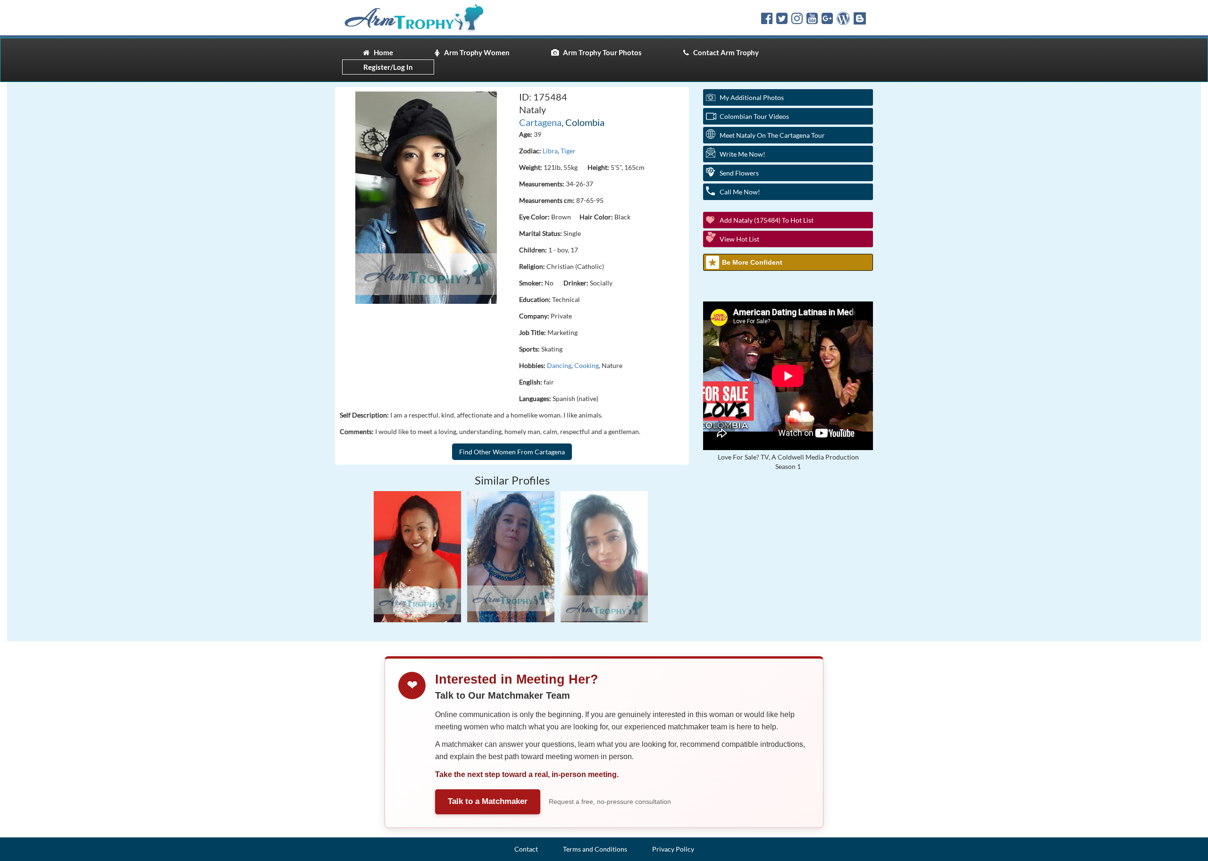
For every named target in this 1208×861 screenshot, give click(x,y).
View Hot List (739, 239)
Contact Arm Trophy (724, 52)
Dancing (559, 365)
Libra (550, 151)
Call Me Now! (740, 192)
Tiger (568, 151)
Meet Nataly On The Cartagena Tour (772, 135)
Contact (526, 849)
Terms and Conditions (595, 849)
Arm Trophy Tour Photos (600, 52)
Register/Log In (388, 67)
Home (381, 52)
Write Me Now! (742, 154)
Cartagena (540, 122)
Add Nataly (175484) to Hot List (767, 220)
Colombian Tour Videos (754, 116)
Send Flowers (739, 173)
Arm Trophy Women (475, 52)
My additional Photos (752, 97)
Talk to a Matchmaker (488, 801)
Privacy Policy (673, 849)
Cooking (586, 365)
